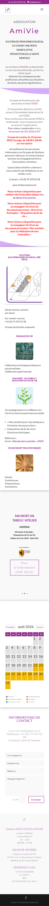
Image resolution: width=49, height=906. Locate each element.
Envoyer (36, 799)
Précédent (10, 627)
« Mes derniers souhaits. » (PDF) (27, 441)
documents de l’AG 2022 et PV (24, 131)
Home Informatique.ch (29, 902)
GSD (34, 103)
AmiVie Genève (31, 740)
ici (35, 184)
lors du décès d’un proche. (28, 196)
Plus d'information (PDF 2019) (24, 567)
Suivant (40, 627)
